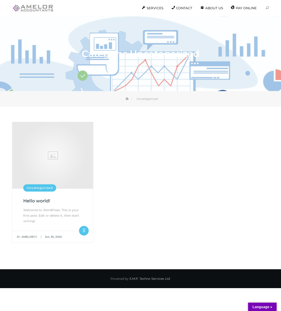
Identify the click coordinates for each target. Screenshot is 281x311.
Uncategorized (40, 188)
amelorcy (27, 236)
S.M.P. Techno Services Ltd (150, 279)
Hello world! (36, 200)
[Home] (127, 99)
